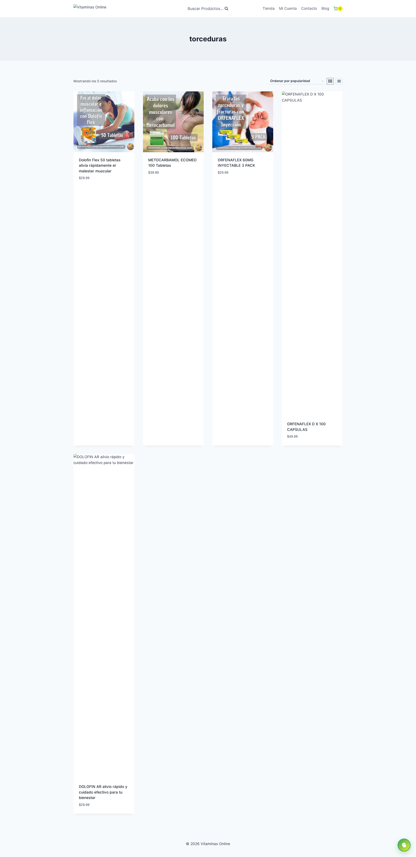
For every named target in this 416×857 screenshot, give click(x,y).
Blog (325, 8)
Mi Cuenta (288, 8)
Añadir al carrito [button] (95, 191)
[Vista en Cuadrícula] (330, 81)
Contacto (309, 8)
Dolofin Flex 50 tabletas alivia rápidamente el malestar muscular (99, 165)
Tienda (269, 8)
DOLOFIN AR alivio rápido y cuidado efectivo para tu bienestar (103, 792)
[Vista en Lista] (339, 81)
